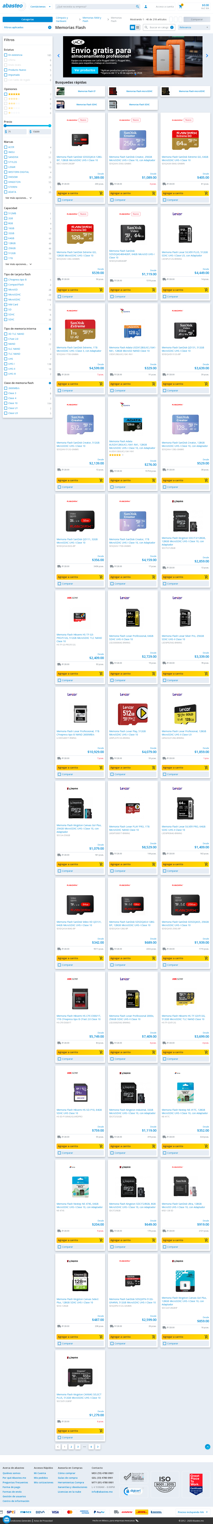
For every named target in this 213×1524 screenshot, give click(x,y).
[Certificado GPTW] (196, 1484)
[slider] (5, 125)
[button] (41, 6)
